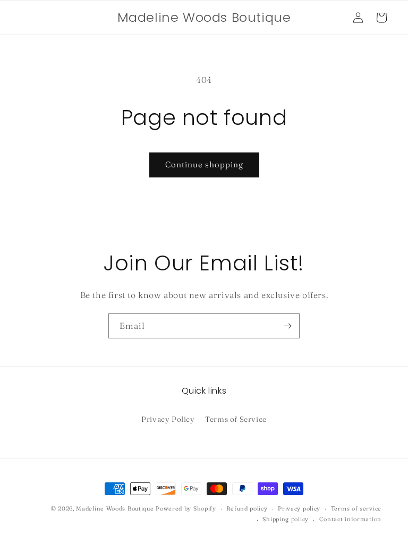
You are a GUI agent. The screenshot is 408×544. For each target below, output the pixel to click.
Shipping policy (285, 519)
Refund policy (246, 508)
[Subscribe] (287, 325)
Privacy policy (299, 508)
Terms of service (356, 508)
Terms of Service (236, 419)
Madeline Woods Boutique (115, 508)
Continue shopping (204, 164)
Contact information (350, 519)
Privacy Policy (167, 419)
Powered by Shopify (186, 508)
